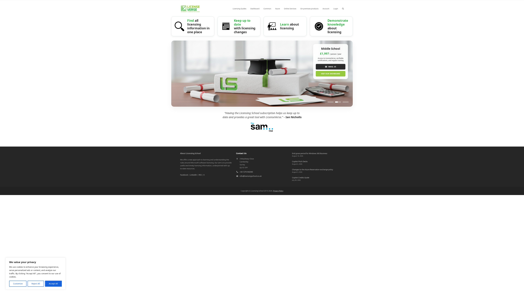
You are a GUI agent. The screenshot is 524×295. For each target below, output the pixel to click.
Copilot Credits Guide (300, 177)
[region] (35, 274)
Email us (330, 66)
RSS (200, 175)
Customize (18, 283)
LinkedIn (193, 175)
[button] (343, 8)
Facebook (184, 175)
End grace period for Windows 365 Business (309, 153)
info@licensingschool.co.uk (251, 176)
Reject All (36, 283)
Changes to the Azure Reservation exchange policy (312, 169)
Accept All (53, 283)
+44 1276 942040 (246, 172)
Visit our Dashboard (330, 74)
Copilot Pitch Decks (300, 161)
